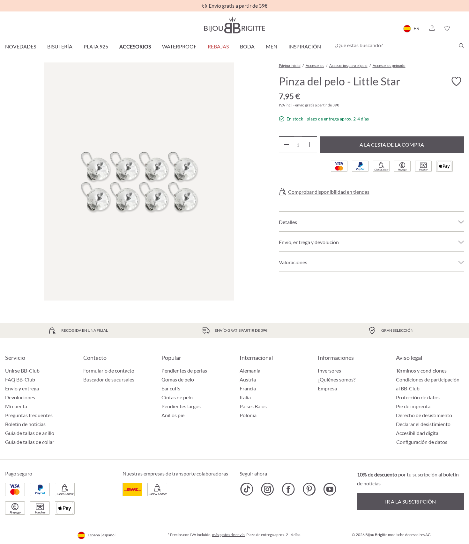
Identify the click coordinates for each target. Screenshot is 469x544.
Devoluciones (20, 397)
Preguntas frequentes (29, 415)
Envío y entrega (22, 388)
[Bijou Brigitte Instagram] (267, 489)
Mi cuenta (16, 406)
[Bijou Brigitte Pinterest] (309, 489)
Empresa (327, 388)
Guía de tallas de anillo (29, 433)
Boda (247, 46)
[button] (431, 28)
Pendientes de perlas (184, 370)
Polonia (248, 415)
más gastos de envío (228, 534)
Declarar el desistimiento (423, 424)
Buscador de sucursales (108, 379)
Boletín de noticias (25, 424)
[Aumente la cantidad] (309, 144)
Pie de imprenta (413, 406)
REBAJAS (218, 46)
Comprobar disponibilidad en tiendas (328, 192)
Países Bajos (253, 406)
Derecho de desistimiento (424, 415)
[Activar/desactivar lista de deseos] (456, 81)
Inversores (329, 370)
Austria (248, 379)
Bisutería (59, 46)
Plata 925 (96, 46)
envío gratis (305, 105)
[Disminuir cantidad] (286, 144)
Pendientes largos (181, 406)
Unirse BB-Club (22, 370)
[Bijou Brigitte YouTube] (330, 489)
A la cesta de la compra (392, 144)
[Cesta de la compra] (462, 28)
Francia (248, 388)
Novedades (20, 46)
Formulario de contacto (108, 370)
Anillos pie (172, 415)
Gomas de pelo (177, 379)
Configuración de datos (421, 442)
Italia (245, 397)
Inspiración (304, 46)
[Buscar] (461, 45)
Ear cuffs (170, 388)
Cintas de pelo (177, 397)
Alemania (250, 370)
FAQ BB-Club (20, 379)
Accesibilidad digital (418, 433)
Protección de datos (418, 397)
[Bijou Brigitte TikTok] (247, 489)
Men (271, 46)
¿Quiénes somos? (336, 379)
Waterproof (179, 46)
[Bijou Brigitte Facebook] (288, 489)
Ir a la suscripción (410, 501)
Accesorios (135, 46)
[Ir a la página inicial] (234, 25)
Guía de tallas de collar (29, 442)
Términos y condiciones (421, 370)
